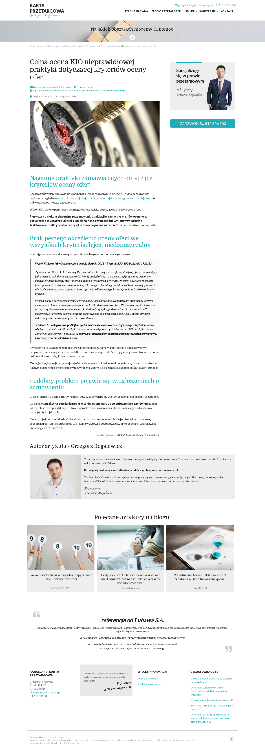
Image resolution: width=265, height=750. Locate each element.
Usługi (190, 11)
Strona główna (136, 11)
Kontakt (226, 11)
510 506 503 (229, 5)
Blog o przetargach (166, 11)
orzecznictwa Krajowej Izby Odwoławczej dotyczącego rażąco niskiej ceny (103, 198)
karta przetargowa (47, 8)
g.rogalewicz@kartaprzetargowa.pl (197, 5)
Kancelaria (207, 11)
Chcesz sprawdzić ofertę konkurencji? (212, 699)
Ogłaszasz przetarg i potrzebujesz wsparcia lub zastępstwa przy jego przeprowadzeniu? (210, 718)
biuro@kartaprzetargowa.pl (45, 691)
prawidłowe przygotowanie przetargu (106, 90)
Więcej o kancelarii (148, 678)
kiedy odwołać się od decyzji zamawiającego (61, 90)
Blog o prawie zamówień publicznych (64, 46)
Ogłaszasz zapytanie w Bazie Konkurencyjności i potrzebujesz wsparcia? (209, 691)
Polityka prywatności (149, 683)
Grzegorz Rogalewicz (45, 15)
